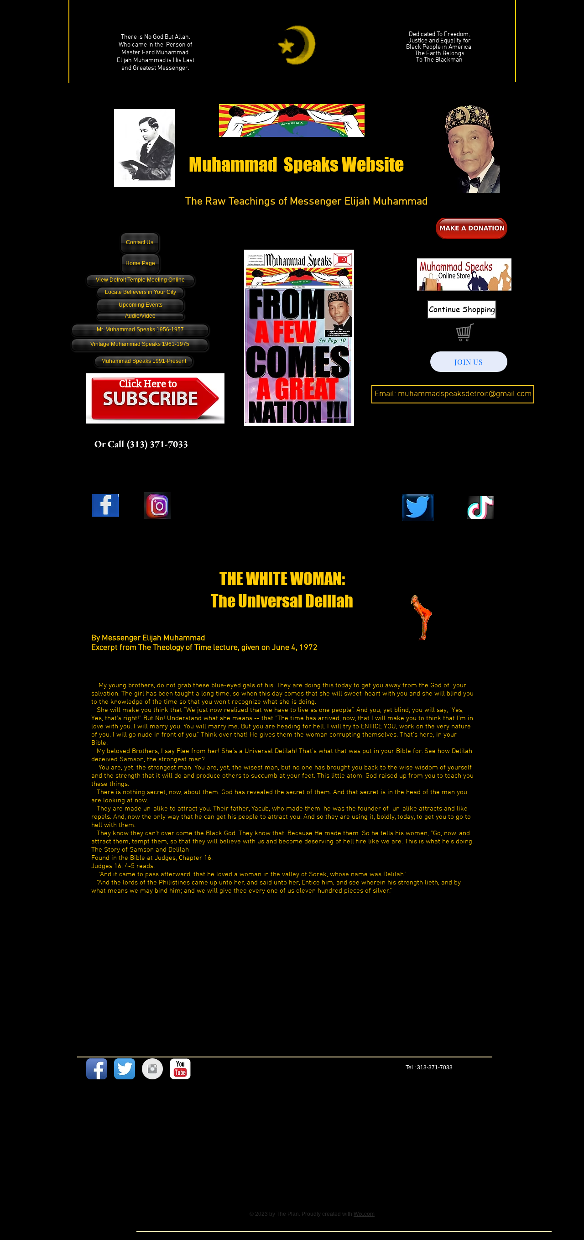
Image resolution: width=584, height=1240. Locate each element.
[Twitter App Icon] (124, 1068)
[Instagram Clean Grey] (152, 1068)
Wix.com (364, 1214)
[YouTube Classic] (180, 1068)
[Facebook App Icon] (96, 1068)
